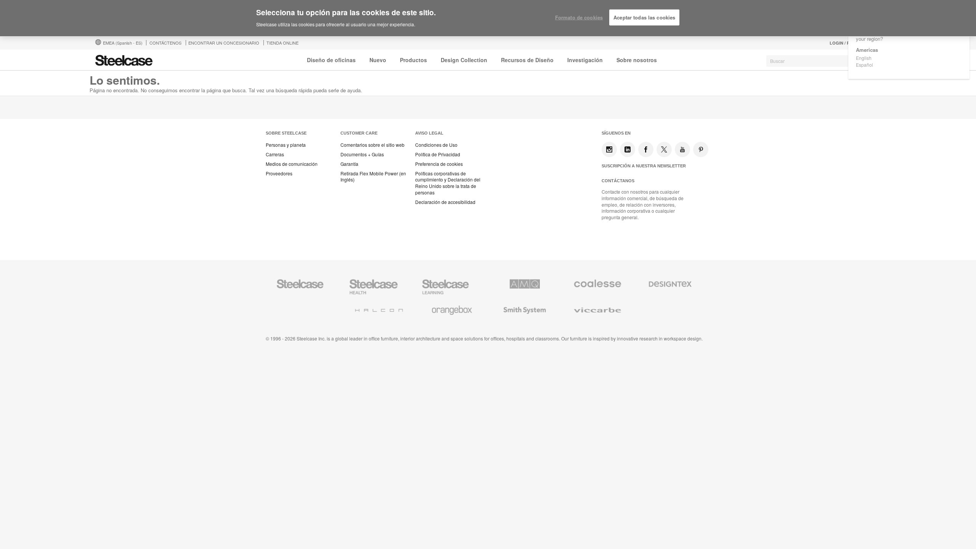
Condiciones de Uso (436, 145)
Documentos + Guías (362, 154)
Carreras (275, 154)
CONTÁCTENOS (165, 43)
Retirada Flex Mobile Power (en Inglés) (373, 176)
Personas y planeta (286, 145)
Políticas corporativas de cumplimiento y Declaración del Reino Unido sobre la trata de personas (447, 183)
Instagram (609, 149)
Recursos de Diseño (527, 60)
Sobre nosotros (636, 60)
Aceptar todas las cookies (644, 17)
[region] (488, 18)
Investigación (585, 60)
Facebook (645, 149)
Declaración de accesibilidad (445, 202)
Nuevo (377, 60)
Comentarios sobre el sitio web (372, 145)
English (864, 58)
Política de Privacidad (437, 154)
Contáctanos (618, 180)
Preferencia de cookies (439, 164)
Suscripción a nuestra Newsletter (644, 166)
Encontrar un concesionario (223, 43)
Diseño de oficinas (331, 60)
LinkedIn (627, 149)
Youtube (682, 149)
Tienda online (282, 43)
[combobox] (823, 61)
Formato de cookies (579, 17)
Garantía (349, 164)
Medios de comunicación (292, 164)
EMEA (123, 43)
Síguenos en (616, 133)
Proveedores (279, 173)
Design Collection (464, 60)
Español (864, 64)
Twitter (664, 149)
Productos (413, 60)
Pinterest (700, 149)
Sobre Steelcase (286, 133)
